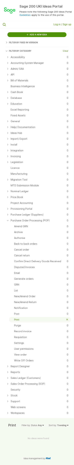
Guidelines (25, 15)
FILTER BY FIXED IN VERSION (23, 42)
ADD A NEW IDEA (38, 34)
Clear (65, 51)
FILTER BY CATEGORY (20, 51)
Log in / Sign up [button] (62, 24)
